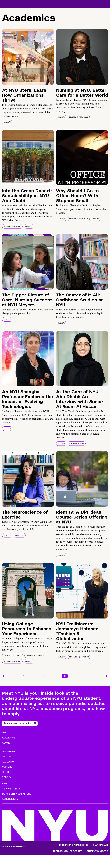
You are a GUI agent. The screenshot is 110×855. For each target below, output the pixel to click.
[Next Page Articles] (106, 676)
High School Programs (67, 851)
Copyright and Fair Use (16, 794)
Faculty (7, 122)
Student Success (97, 851)
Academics (8, 737)
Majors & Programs (78, 117)
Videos (96, 219)
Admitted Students (12, 656)
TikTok (6, 772)
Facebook (8, 761)
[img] (28, 57)
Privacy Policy (11, 788)
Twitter (7, 756)
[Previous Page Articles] (4, 676)
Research (19, 535)
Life (4, 732)
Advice (6, 743)
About (6, 783)
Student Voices (76, 443)
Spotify (6, 777)
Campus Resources (35, 656)
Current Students (12, 226)
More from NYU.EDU (13, 846)
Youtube (7, 766)
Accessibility (10, 799)
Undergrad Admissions (73, 845)
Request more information (18, 723)
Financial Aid (100, 845)
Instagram (8, 751)
